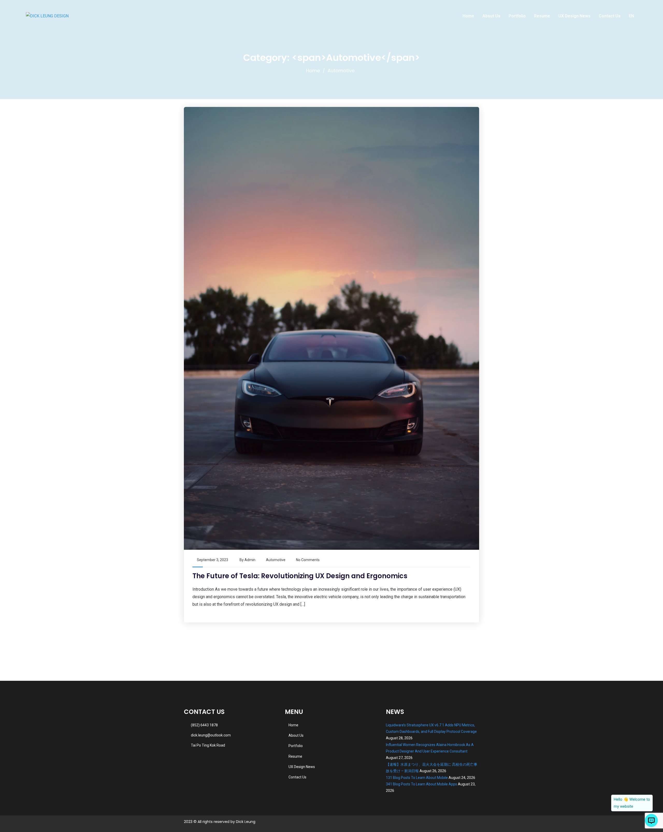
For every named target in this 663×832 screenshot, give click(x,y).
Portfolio (517, 15)
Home (468, 15)
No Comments (308, 560)
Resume (542, 15)
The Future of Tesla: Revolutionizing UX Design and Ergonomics (299, 576)
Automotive (275, 560)
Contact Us (610, 15)
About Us (491, 15)
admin (249, 560)
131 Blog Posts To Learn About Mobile (417, 778)
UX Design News (574, 15)
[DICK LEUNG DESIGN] (47, 16)
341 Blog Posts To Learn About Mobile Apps (421, 784)
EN (631, 15)
